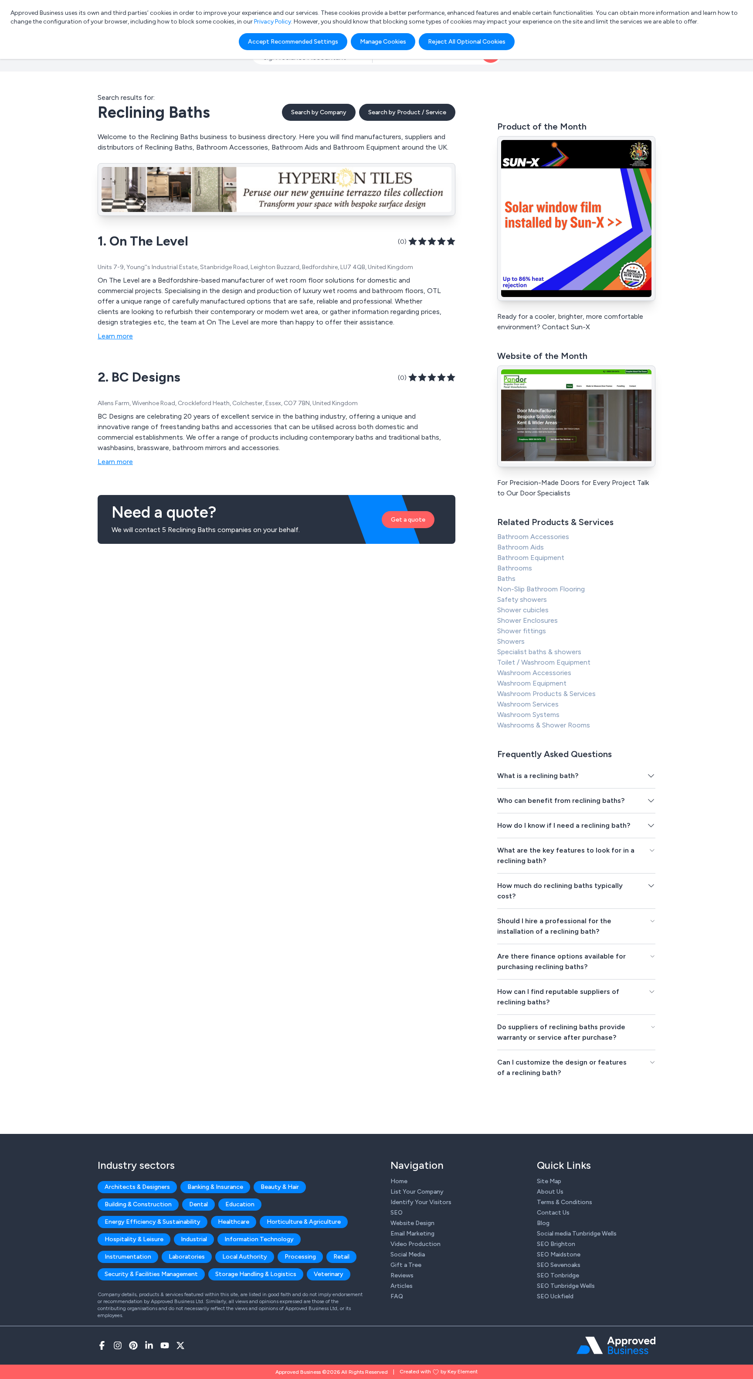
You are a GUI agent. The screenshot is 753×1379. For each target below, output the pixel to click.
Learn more (115, 336)
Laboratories (187, 1256)
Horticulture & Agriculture (304, 1221)
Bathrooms (514, 568)
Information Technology (259, 1239)
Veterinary (328, 1274)
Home (398, 1181)
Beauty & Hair (280, 1187)
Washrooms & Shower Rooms (543, 725)
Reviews (402, 1275)
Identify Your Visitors (420, 1202)
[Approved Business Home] (616, 1345)
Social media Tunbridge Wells (577, 1233)
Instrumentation (128, 1256)
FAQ (396, 1296)
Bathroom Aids (520, 547)
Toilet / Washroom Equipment (543, 662)
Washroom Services (528, 704)
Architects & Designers (137, 1187)
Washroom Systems (528, 714)
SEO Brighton (556, 1244)
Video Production (415, 1244)
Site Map (549, 1181)
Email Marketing (412, 1233)
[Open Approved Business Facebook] (102, 1345)
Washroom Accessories (534, 673)
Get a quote (408, 519)
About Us (550, 1191)
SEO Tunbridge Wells (566, 1286)
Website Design (412, 1223)
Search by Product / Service (407, 112)
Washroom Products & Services (546, 694)
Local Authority (244, 1256)
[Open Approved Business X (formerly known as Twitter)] (180, 1345)
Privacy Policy (272, 21)
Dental (198, 1204)
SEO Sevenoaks (558, 1265)
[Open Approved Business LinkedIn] (149, 1345)
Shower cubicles (523, 610)
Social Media (407, 1254)
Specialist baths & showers (539, 652)
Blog (543, 1223)
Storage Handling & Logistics (255, 1274)
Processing (300, 1256)
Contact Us (553, 1212)
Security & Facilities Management (151, 1274)
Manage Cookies (383, 41)
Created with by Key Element (439, 1372)
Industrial (194, 1239)
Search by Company (318, 112)
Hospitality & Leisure (134, 1239)
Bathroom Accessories (533, 536)
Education (239, 1204)
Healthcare (233, 1221)
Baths (506, 578)
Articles (401, 1286)
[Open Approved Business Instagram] (117, 1345)
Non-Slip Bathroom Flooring (541, 589)
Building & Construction (138, 1204)
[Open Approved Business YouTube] (164, 1345)
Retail (341, 1256)
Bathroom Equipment (530, 557)
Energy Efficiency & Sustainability (152, 1221)
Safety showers (522, 599)
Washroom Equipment (531, 683)
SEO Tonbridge (558, 1275)
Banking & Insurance (215, 1187)
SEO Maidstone (558, 1254)
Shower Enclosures (527, 620)
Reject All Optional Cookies (466, 41)
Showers (511, 641)
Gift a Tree (405, 1265)
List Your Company (417, 1191)
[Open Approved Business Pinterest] (133, 1345)
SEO (396, 1212)
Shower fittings (521, 631)
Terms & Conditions (564, 1202)
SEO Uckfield (555, 1296)
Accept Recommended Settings (293, 41)
